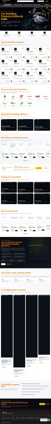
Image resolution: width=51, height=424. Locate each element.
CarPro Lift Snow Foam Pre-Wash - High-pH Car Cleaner (5, 228)
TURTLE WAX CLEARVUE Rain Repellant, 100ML (31, 154)
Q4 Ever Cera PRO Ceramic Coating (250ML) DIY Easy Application (13, 154)
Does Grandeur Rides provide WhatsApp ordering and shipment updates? (36, 389)
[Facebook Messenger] (7, 0)
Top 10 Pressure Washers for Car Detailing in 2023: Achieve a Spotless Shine (19, 370)
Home (12, 4)
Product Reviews (37, 4)
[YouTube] (5, 0)
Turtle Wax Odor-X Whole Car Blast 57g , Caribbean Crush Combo (31, 228)
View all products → (25, 160)
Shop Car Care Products (19, 4)
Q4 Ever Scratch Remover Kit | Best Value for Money (40, 154)
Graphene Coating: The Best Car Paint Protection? (31, 360)
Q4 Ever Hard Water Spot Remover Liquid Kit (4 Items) (5, 154)
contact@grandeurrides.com (9, 413)
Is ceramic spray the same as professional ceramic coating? (36, 391)
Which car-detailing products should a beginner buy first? (36, 383)
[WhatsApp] (6, 0)
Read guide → (41, 362)
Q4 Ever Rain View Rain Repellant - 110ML (22, 154)
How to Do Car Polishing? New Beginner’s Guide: (43, 357)
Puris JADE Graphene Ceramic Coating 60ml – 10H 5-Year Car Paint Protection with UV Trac (13, 228)
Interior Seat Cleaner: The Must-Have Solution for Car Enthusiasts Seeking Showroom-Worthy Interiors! (7, 361)
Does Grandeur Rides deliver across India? (36, 394)
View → (7, 157)
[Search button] (33, 1)
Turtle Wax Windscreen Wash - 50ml (40, 227)
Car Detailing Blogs (29, 4)
